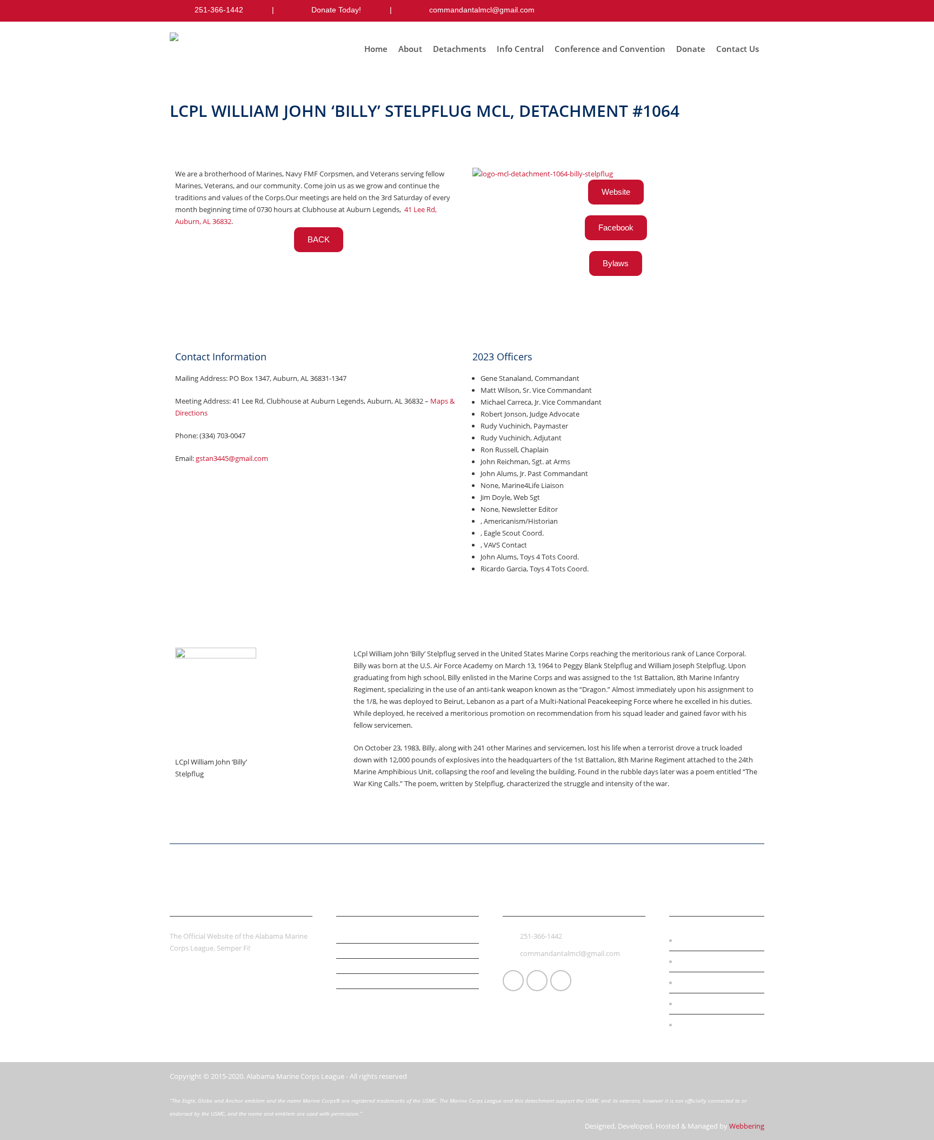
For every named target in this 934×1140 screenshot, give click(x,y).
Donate (690, 48)
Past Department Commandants (393, 980)
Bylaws (616, 263)
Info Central (520, 48)
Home (376, 48)
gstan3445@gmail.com (232, 458)
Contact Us (737, 48)
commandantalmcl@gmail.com (482, 9)
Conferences (705, 961)
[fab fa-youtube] (754, 11)
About (410, 48)
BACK (319, 239)
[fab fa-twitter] (733, 11)
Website (616, 191)
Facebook (615, 227)
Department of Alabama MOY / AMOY (401, 965)
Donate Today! (336, 9)
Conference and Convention (610, 48)
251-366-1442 (219, 9)
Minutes (350, 935)
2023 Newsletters (366, 995)
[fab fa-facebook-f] (711, 11)
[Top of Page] (903, 1116)
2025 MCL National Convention (389, 950)
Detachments (459, 48)
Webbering (746, 1126)
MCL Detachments (714, 1004)
